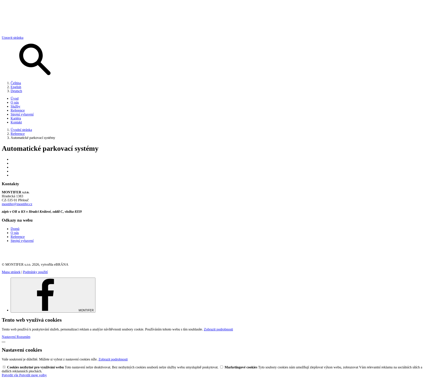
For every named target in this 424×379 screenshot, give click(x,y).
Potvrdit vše (10, 375)
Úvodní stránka (21, 130)
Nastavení (9, 337)
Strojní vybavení (22, 114)
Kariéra (16, 118)
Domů (15, 229)
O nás (15, 102)
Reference (18, 110)
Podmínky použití (35, 272)
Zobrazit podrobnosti (218, 329)
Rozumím (23, 337)
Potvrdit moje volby (33, 375)
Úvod (15, 98)
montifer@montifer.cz (17, 204)
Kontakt (16, 122)
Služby (15, 106)
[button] (212, 252)
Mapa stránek (11, 272)
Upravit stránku (12, 37)
